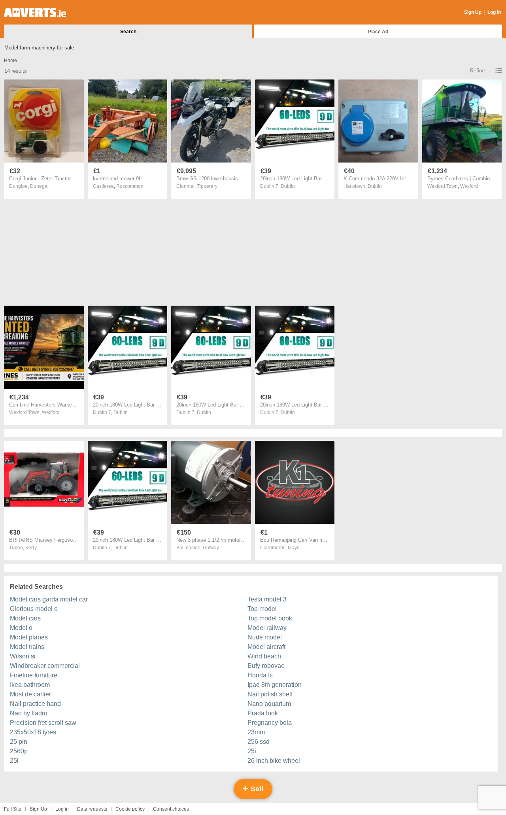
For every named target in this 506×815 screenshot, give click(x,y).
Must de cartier (30, 694)
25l (14, 760)
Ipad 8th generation (274, 684)
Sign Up (472, 12)
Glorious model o (34, 608)
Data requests (92, 809)
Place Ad (378, 31)
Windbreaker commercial (45, 665)
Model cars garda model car (49, 599)
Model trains (27, 646)
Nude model (264, 637)
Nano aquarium (269, 703)
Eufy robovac (265, 665)
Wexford (469, 186)
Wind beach (264, 656)
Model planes (29, 637)
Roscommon (129, 186)
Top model (262, 608)
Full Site (12, 809)
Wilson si (23, 656)
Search (128, 31)
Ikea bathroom (30, 684)
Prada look (262, 713)
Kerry (31, 547)
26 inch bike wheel (273, 760)
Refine (477, 71)
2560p (19, 751)
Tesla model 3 (267, 599)
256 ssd (258, 741)
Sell (256, 789)
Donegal (39, 186)
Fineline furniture (33, 675)
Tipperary (207, 186)
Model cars (25, 618)
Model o (21, 627)
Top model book (269, 618)
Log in (62, 809)
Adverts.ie (35, 12)
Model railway (267, 627)
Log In (494, 12)
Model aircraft (266, 646)
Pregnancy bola (269, 722)
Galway (211, 547)
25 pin (18, 741)
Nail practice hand (35, 703)
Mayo (294, 547)
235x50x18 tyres (33, 732)
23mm (256, 732)
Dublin (288, 186)
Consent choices (171, 809)
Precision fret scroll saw (43, 722)
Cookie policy (130, 809)
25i (251, 751)
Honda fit (260, 675)
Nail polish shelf (270, 694)
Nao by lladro (28, 713)
